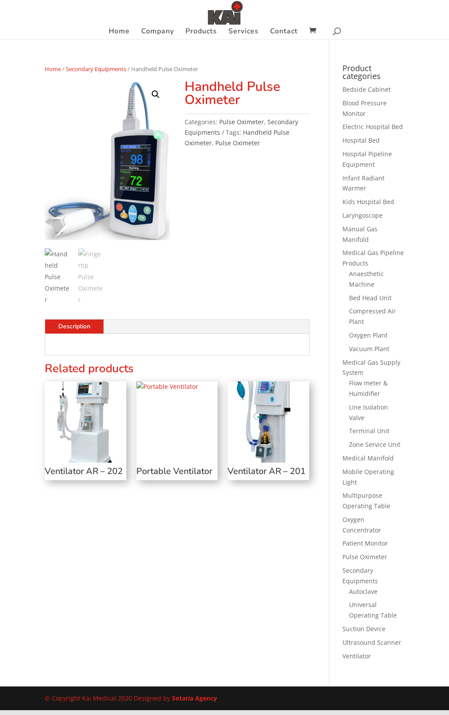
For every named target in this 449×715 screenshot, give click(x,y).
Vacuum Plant (369, 349)
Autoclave (363, 591)
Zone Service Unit (374, 444)
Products (201, 32)
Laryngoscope (362, 215)
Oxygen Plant (368, 335)
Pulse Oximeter (241, 122)
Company (157, 32)
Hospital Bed (361, 140)
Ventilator (356, 656)
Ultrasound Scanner (371, 642)
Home (119, 32)
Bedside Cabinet (366, 89)
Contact (284, 32)
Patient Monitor (365, 543)
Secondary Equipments (96, 69)
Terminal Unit (369, 431)
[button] (156, 94)
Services (243, 32)
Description (74, 326)
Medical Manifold (368, 458)
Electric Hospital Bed (372, 126)
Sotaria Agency (194, 698)
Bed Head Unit (370, 298)
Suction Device (363, 629)
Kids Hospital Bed (368, 202)
